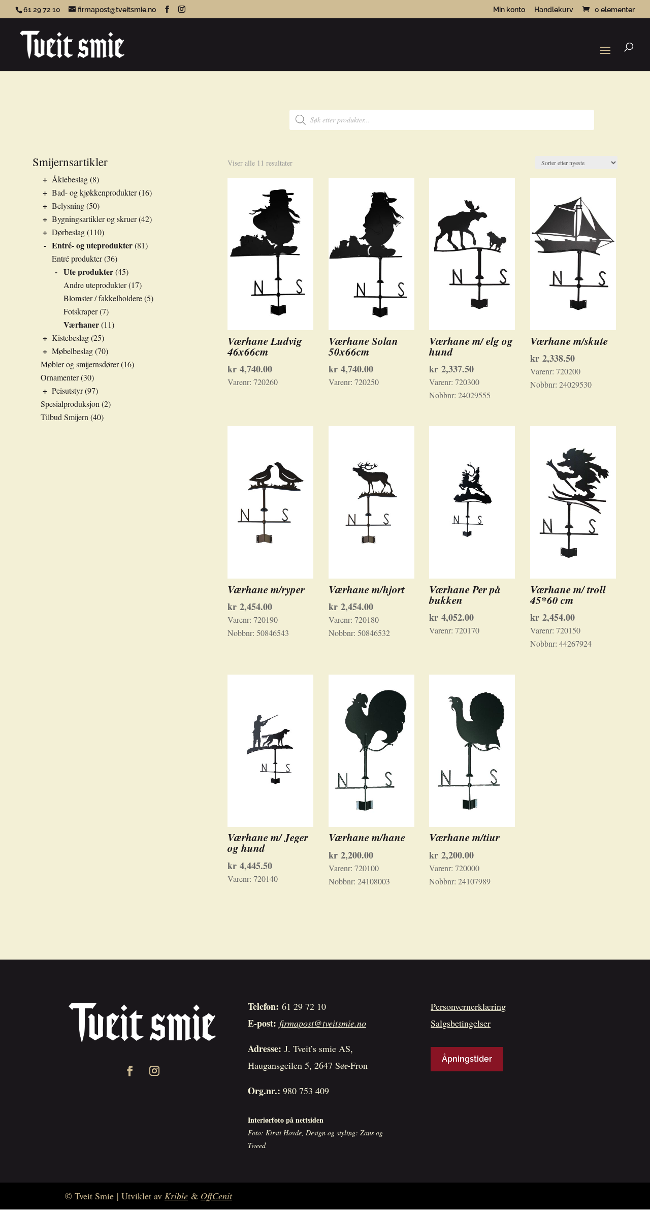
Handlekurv (553, 10)
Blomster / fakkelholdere (102, 298)
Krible (176, 1196)
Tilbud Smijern (64, 416)
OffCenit (216, 1196)
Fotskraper (80, 311)
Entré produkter (77, 258)
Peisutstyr (67, 390)
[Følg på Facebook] (130, 1071)
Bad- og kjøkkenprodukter (94, 192)
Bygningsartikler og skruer (94, 218)
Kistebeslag (70, 337)
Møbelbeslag (72, 350)
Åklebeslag (70, 179)
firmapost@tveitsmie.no (322, 1023)
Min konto (509, 10)
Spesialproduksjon (70, 403)
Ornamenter (60, 377)
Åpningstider (467, 1059)
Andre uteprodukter (94, 284)
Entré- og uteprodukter (92, 245)
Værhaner (81, 324)
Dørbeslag (68, 232)
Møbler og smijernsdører (80, 364)
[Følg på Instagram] (154, 1071)
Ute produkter (88, 271)
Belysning (68, 205)
